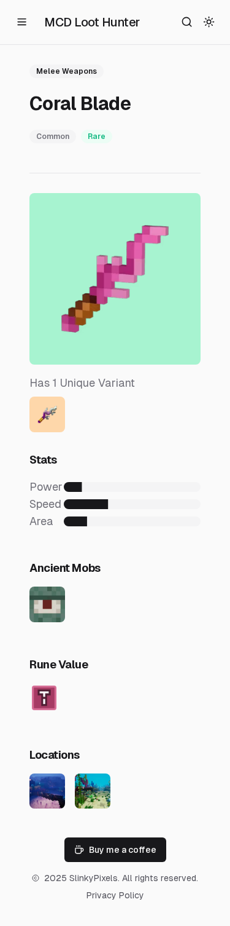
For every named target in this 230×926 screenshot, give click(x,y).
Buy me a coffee (122, 850)
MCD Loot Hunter (92, 22)
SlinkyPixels (93, 878)
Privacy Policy (115, 895)
